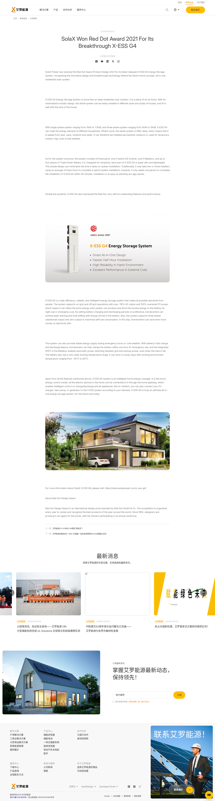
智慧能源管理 (16, 746)
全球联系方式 (16, 774)
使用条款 (127, 796)
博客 (46, 771)
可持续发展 (82, 771)
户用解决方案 (16, 735)
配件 (46, 753)
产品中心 (48, 731)
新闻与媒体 (49, 763)
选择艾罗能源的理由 (87, 767)
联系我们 (195, 10)
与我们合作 (82, 735)
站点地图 (116, 796)
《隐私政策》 (133, 702)
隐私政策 (137, 796)
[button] (10, 593)
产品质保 (14, 771)
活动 (180, 2)
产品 (56, 9)
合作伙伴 (67, 9)
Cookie (107, 796)
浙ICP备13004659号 (18, 797)
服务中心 (81, 9)
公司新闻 (33, 18)
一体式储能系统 (51, 742)
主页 (15, 18)
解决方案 (44, 9)
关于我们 (201, 2)
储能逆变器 (49, 735)
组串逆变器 (49, 746)
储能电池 (48, 738)
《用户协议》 (145, 702)
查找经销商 (82, 738)
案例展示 (14, 749)
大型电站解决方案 (19, 742)
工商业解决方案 (18, 738)
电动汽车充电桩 (51, 749)
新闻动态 (189, 2)
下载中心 (14, 767)
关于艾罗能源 (84, 763)
